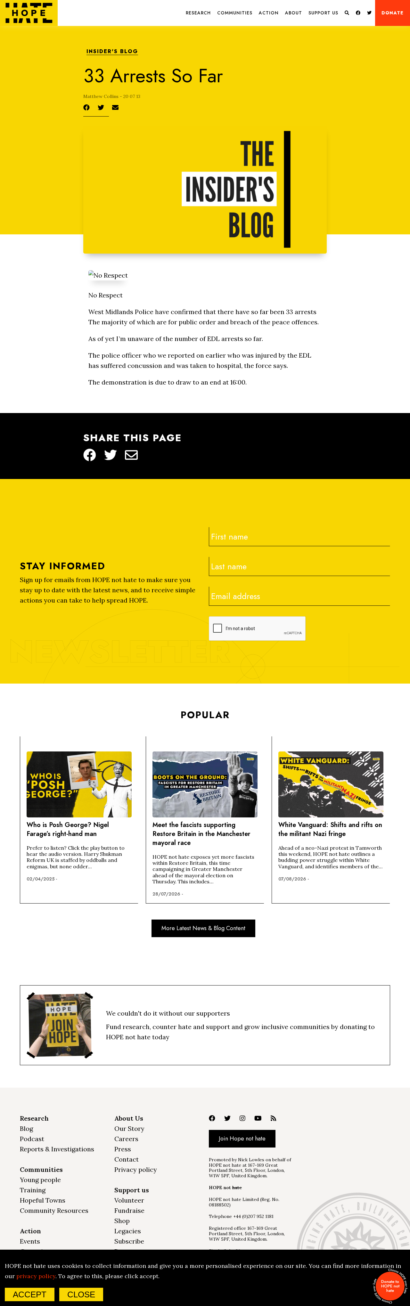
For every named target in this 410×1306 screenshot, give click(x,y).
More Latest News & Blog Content (203, 928)
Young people (40, 1180)
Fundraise (129, 1210)
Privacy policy (135, 1169)
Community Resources (54, 1210)
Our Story (129, 1128)
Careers (126, 1139)
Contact (126, 1159)
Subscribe (129, 1241)
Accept (29, 1294)
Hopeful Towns (42, 1200)
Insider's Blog (112, 51)
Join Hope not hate (242, 1138)
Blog (26, 1128)
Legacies (127, 1231)
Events (30, 1241)
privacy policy (35, 1276)
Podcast (32, 1139)
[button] (198, 13)
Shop (122, 1221)
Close (81, 1294)
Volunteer (129, 1200)
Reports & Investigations (57, 1149)
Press (122, 1149)
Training (32, 1190)
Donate (392, 13)
